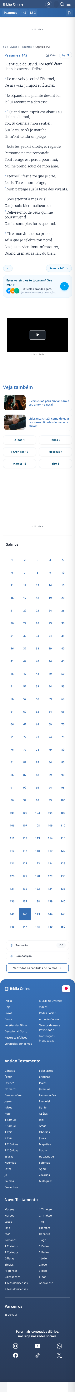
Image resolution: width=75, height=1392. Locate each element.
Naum (43, 1150)
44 (50, 661)
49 (50, 674)
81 (12, 762)
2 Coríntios (11, 1252)
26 (12, 623)
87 (24, 775)
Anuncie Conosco (50, 1019)
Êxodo (8, 1077)
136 (12, 901)
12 (24, 585)
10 (62, 572)
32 (24, 636)
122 (24, 863)
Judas (42, 1277)
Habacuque (46, 1156)
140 (63, 901)
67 (24, 724)
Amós (42, 1126)
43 (37, 661)
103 (37, 813)
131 (12, 888)
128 (37, 876)
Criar (53, 55)
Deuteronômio (14, 1095)
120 (63, 851)
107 (24, 825)
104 (50, 813)
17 (24, 598)
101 (12, 813)
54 (50, 686)
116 (12, 851)
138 (37, 901)
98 (37, 800)
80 (62, 749)
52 (24, 686)
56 (12, 699)
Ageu (42, 1169)
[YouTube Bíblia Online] (37, 1346)
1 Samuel (11, 1119)
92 (24, 787)
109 (50, 825)
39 (50, 648)
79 (50, 749)
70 (62, 724)
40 (62, 648)
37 (24, 648)
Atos (7, 1234)
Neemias (10, 1162)
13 (37, 585)
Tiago (42, 1240)
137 (24, 901)
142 (23, 13)
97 (24, 800)
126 (12, 876)
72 (24, 737)
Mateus (9, 1209)
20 (62, 598)
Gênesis (10, 1070)
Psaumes (26, 46)
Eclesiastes (46, 1070)
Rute (8, 1113)
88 (37, 775)
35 (62, 636)
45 (62, 661)
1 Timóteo (45, 1209)
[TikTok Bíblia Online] (37, 1355)
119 (50, 851)
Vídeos (43, 1007)
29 (50, 623)
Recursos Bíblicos (16, 1037)
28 (37, 623)
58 (37, 699)
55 (62, 686)
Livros (13, 46)
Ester (8, 1169)
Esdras (9, 1156)
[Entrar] (48, 4)
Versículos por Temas (18, 1043)
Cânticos (44, 1077)
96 (12, 800)
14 (50, 585)
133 (37, 888)
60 (62, 699)
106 (12, 825)
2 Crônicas (11, 1150)
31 (12, 636)
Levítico (9, 1083)
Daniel (43, 1107)
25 (62, 610)
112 (24, 838)
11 (12, 585)
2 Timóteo (45, 1215)
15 (62, 585)
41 (12, 661)
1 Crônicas (11, 1144)
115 (63, 838)
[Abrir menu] (68, 4)
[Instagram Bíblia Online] (15, 1346)
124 (50, 863)
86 (12, 775)
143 (37, 914)
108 (37, 825)
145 (63, 914)
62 (24, 711)
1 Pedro (44, 1246)
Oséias (43, 1113)
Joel (41, 1119)
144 (50, 914)
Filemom (44, 1228)
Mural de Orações (50, 1001)
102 (24, 813)
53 (37, 686)
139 (50, 901)
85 (62, 762)
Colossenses (12, 1277)
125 (63, 863)
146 (12, 926)
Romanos (11, 1240)
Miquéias (45, 1144)
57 (24, 699)
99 (50, 800)
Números (11, 1089)
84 (50, 762)
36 (12, 648)
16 (12, 598)
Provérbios (11, 1187)
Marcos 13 (19, 463)
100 (63, 800)
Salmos (9, 1181)
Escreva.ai (11, 1314)
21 (12, 610)
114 (50, 838)
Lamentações (47, 1095)
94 (50, 787)
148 (37, 926)
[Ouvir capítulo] (69, 12)
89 (50, 775)
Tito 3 (55, 463)
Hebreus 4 (55, 451)
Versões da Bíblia (16, 1025)
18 (37, 598)
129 (50, 876)
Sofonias (44, 1162)
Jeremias (44, 1089)
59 (50, 699)
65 (62, 711)
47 (24, 674)
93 (37, 787)
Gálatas (9, 1258)
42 (24, 661)
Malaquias (45, 1181)
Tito (41, 1221)
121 (12, 863)
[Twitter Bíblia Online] (59, 1355)
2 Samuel (11, 1126)
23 (37, 610)
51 (12, 686)
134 (50, 888)
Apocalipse (46, 1283)
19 (50, 598)
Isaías (43, 1083)
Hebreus (44, 1234)
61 (12, 711)
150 (63, 926)
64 (50, 711)
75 (62, 737)
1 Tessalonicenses (16, 1283)
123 (37, 863)
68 (37, 724)
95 (62, 787)
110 (63, 825)
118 (37, 851)
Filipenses (11, 1270)
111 (12, 838)
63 (37, 711)
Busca (8, 1019)
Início (8, 1001)
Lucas (8, 1221)
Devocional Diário (16, 1031)
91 (12, 787)
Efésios (9, 1264)
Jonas (42, 1138)
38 (37, 648)
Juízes (8, 1107)
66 (12, 724)
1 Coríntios (11, 1246)
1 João (43, 1258)
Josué (8, 1101)
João (7, 1228)
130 (63, 876)
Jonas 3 (55, 440)
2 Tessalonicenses (16, 1289)
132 (24, 888)
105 (63, 813)
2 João (43, 1264)
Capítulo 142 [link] (42, 46)
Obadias (44, 1132)
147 (24, 926)
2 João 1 (19, 440)
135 (63, 888)
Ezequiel (44, 1101)
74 (50, 737)
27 (24, 623)
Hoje (7, 1007)
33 (37, 636)
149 (50, 926)
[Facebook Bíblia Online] (15, 1355)
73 (37, 737)
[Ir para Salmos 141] (7, 268)
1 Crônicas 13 (19, 451)
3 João (43, 1270)
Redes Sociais (48, 1013)
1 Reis (8, 1132)
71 (12, 737)
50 (62, 674)
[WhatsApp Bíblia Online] (59, 1346)
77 (24, 749)
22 (24, 610)
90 (62, 775)
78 (37, 749)
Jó (6, 1175)
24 (50, 610)
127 (24, 876)
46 (12, 674)
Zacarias (44, 1175)
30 (62, 623)
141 (12, 914)
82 (24, 762)
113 (37, 838)
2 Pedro (44, 1252)
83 (37, 762)
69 (50, 724)
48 (37, 674)
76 (12, 749)
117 (24, 851)
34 (50, 636)
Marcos (9, 1215)
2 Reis (8, 1138)
